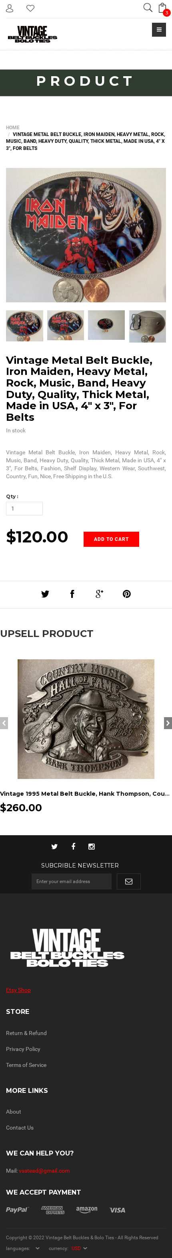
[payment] (65, 1209)
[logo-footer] (86, 947)
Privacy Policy (23, 1049)
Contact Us (20, 1127)
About (13, 1111)
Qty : (12, 496)
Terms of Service (26, 1065)
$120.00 (37, 536)
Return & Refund (26, 1033)
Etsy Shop (18, 990)
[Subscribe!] (129, 881)
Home (13, 127)
